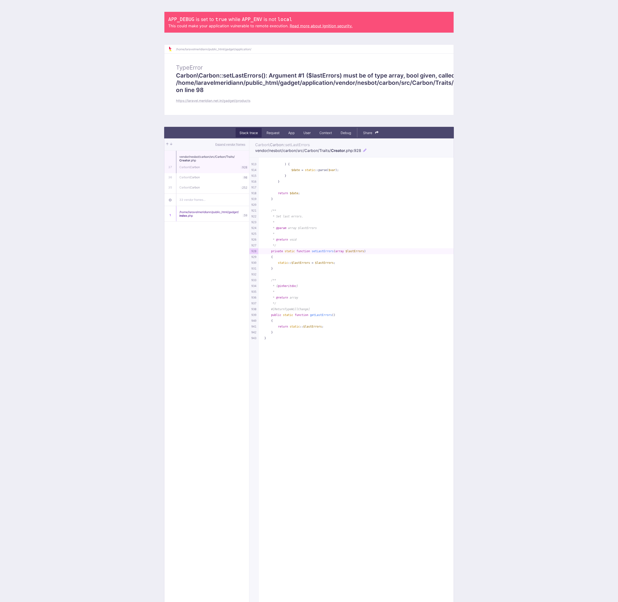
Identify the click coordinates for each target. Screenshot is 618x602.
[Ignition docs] (172, 49)
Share (368, 133)
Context (325, 133)
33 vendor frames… (192, 199)
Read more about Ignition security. (321, 25)
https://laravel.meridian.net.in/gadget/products (213, 101)
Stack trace (248, 133)
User (307, 133)
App (291, 133)
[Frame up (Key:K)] (167, 144)
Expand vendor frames (230, 144)
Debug (346, 133)
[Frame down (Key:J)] (171, 144)
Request (273, 133)
